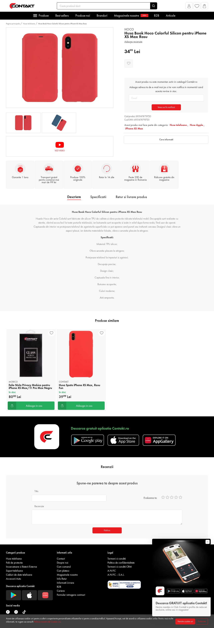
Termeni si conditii (117, 558)
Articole (170, 15)
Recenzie (39, 506)
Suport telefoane (14, 570)
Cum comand (64, 566)
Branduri (102, 15)
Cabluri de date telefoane (19, 574)
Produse (44, 15)
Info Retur (62, 578)
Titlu (36, 491)
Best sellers (62, 15)
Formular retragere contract (71, 595)
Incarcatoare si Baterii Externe (21, 566)
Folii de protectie (14, 562)
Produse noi (82, 15)
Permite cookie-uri (185, 621)
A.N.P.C (112, 570)
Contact (61, 558)
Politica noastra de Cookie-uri (47, 621)
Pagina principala (13, 23)
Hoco (129, 29)
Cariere (61, 591)
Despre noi (62, 562)
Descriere (74, 196)
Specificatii (98, 196)
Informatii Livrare (65, 582)
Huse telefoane (29, 23)
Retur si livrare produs (131, 196)
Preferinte (202, 621)
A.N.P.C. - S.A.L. (116, 574)
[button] (189, 7)
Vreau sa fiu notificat (166, 107)
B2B (156, 15)
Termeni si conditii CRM (120, 566)
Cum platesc (63, 570)
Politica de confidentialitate (121, 562)
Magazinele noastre (130, 15)
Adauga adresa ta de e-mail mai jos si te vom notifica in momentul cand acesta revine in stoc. (166, 89)
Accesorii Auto (13, 578)
